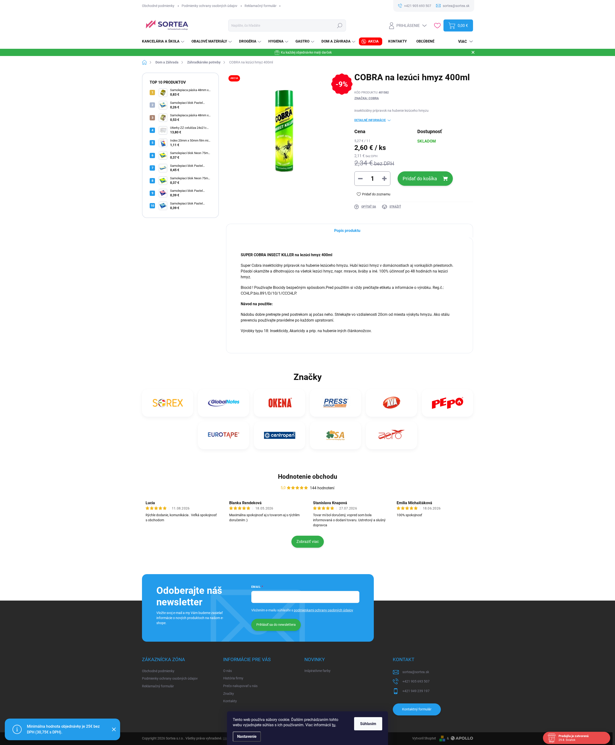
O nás (227, 671)
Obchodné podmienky (158, 6)
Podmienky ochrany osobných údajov (209, 6)
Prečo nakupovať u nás (240, 686)
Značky (228, 693)
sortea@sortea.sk (415, 672)
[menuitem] (163, 41)
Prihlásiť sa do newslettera (276, 625)
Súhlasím (368, 723)
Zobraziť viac (307, 541)
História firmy (233, 678)
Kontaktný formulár (416, 709)
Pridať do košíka (420, 178)
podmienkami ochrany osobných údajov (323, 610)
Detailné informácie (370, 120)
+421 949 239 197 (416, 691)
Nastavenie (247, 736)
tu (333, 725)
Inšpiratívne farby (317, 671)
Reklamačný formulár (261, 6)
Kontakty (230, 701)
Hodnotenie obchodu (307, 476)
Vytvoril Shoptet (424, 738)
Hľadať (340, 25)
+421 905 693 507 (416, 681)
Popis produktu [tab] (347, 230)
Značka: (366, 98)
